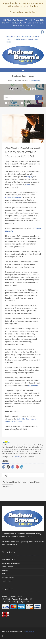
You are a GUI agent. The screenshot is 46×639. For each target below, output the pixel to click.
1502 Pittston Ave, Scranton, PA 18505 (17, 20)
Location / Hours (19, 39)
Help (18, 37)
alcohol (27, 184)
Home (10, 80)
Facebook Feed (7, 566)
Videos (27, 103)
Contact (5, 570)
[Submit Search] (38, 97)
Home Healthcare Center (11, 563)
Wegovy (29, 176)
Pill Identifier (27, 37)
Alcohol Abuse (35, 482)
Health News (13, 103)
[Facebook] (42, 32)
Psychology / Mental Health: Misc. (15, 482)
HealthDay (17, 457)
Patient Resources (21, 80)
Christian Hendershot (13, 197)
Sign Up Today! (33, 39)
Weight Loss (7, 486)
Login (8, 42)
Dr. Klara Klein (33, 385)
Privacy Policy (7, 581)
